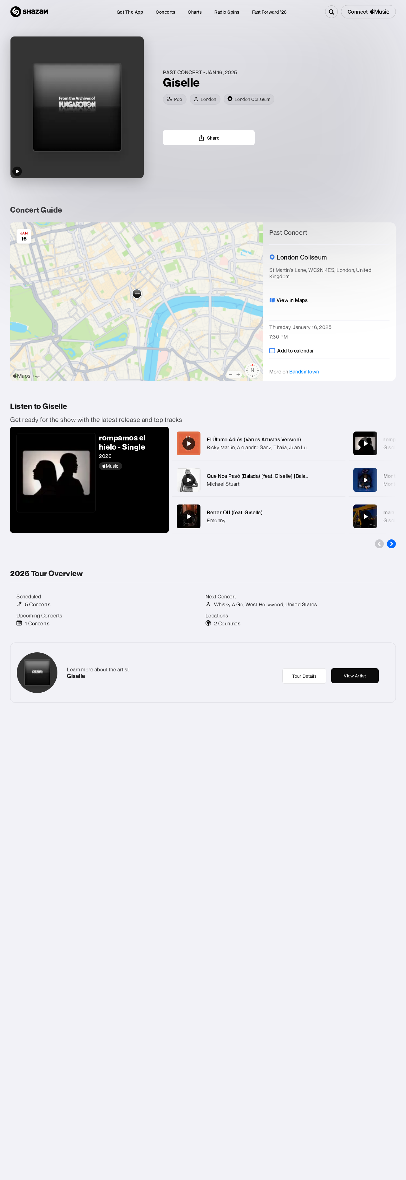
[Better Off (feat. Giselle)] (188, 516)
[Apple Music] (130, 466)
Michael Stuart (223, 484)
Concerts (165, 12)
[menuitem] (130, 11)
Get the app (130, 12)
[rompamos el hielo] (365, 443)
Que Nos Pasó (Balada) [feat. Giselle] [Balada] (260, 476)
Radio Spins (226, 12)
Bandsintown (304, 371)
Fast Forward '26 (269, 12)
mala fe (391, 512)
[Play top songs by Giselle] (17, 171)
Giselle (391, 520)
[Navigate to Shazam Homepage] (29, 11)
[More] (337, 443)
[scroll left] (379, 543)
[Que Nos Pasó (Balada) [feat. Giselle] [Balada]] (188, 480)
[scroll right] (391, 543)
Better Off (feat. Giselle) (235, 512)
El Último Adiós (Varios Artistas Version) (254, 439)
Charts (195, 12)
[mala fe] (365, 516)
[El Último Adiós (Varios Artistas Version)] (188, 443)
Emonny (216, 520)
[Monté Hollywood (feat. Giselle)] (365, 480)
